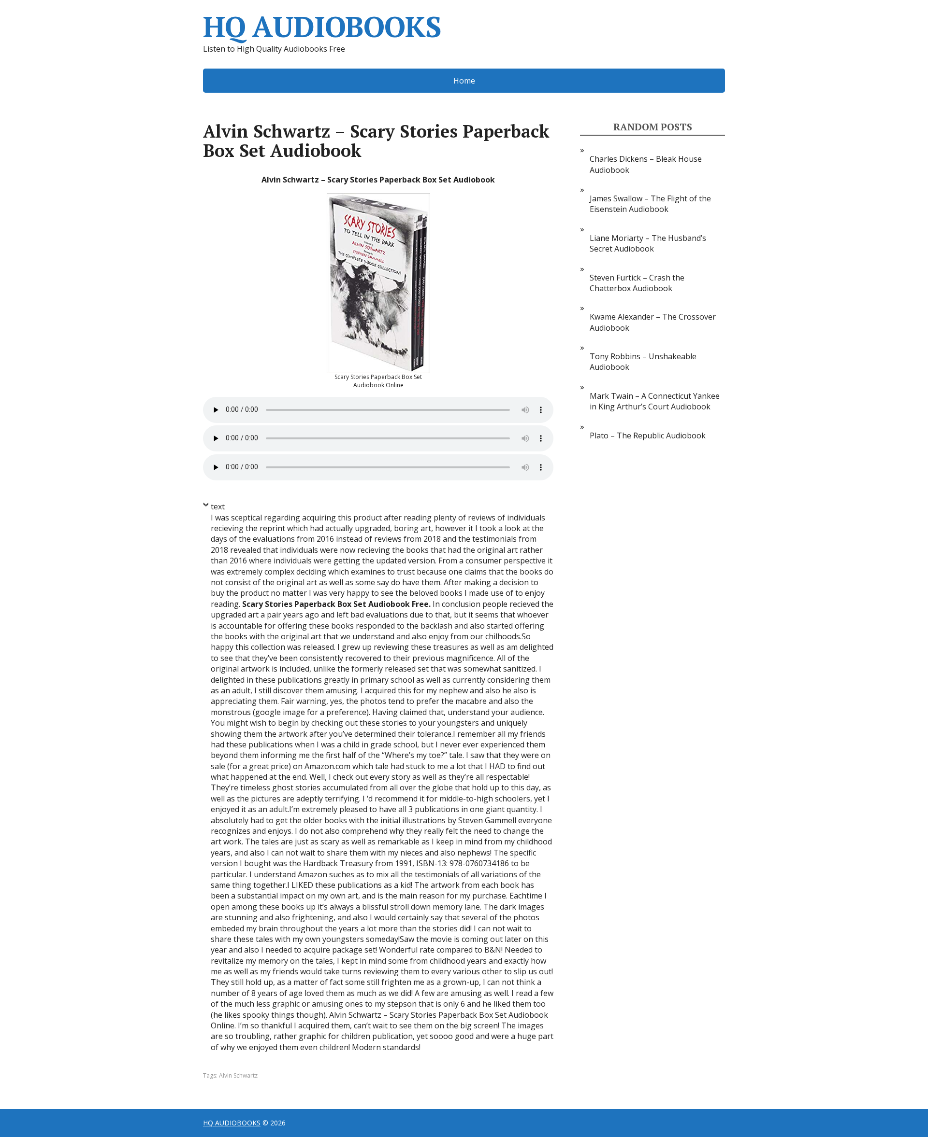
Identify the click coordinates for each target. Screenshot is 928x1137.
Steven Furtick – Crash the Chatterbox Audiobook (637, 283)
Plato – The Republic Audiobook (648, 435)
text (218, 506)
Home (464, 80)
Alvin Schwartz (238, 1075)
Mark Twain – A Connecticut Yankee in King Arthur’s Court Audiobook (655, 401)
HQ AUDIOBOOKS (322, 26)
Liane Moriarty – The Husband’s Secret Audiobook (648, 243)
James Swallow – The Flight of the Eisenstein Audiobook (650, 203)
